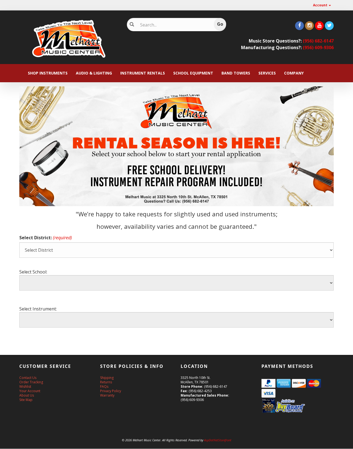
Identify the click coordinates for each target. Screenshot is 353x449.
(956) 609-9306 (318, 47)
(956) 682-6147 (318, 41)
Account (320, 5)
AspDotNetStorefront (217, 440)
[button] (352, 446)
